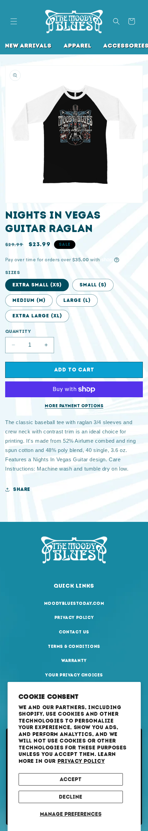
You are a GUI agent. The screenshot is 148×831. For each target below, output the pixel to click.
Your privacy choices (74, 675)
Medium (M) (28, 300)
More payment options (74, 405)
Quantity (18, 331)
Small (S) (93, 285)
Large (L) (77, 300)
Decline (70, 797)
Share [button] (21, 489)
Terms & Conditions (74, 646)
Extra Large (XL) (37, 316)
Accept (71, 779)
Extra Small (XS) (37, 285)
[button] (13, 21)
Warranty (74, 660)
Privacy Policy (81, 761)
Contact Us (74, 632)
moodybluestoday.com (74, 603)
